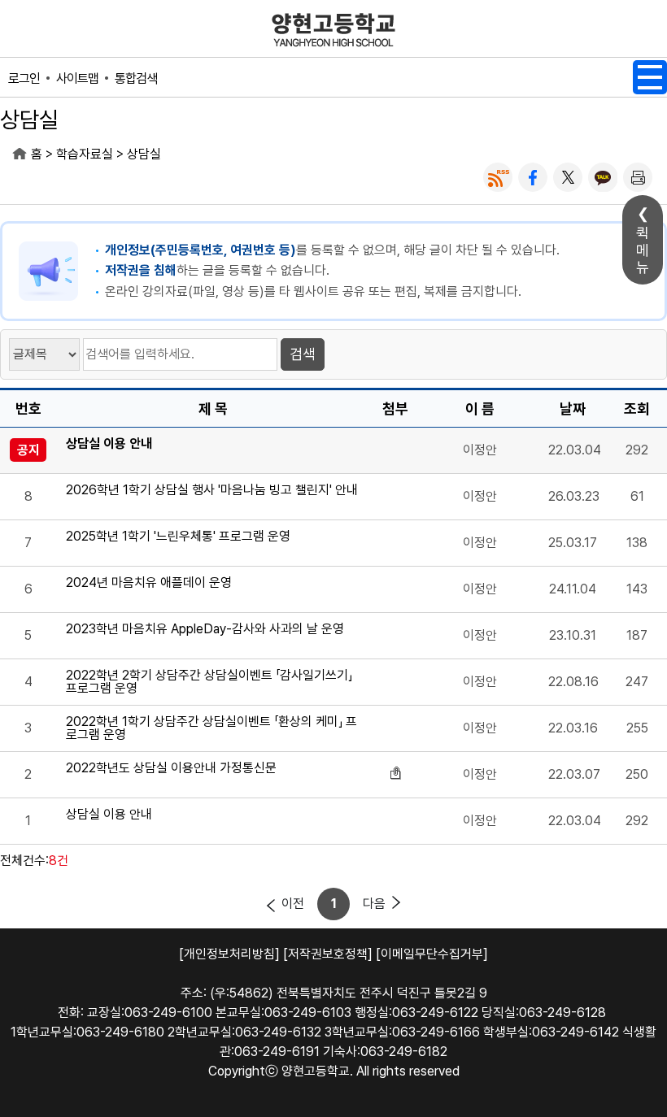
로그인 (24, 78)
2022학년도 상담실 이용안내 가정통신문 (171, 769)
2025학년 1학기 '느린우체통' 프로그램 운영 (178, 537)
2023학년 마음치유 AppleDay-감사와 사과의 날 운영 (205, 630)
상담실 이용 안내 (109, 444)
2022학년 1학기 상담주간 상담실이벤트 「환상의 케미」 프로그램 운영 (211, 728)
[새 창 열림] (497, 177)
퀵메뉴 (642, 250)
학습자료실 (84, 154)
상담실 (144, 154)
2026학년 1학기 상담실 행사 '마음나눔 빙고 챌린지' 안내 (212, 491)
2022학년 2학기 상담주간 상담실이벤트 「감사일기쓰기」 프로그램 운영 (209, 682)
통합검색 (136, 78)
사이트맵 (77, 78)
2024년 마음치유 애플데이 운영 (149, 583)
